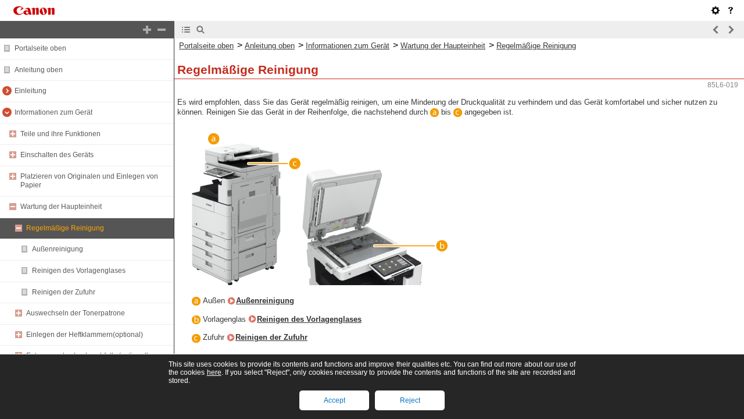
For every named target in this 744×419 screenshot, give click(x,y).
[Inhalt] (186, 29)
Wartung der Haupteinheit (61, 207)
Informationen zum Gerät (53, 112)
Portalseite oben (40, 48)
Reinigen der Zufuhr (63, 292)
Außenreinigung (57, 249)
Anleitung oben (39, 70)
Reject (410, 400)
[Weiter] (730, 29)
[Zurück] (716, 29)
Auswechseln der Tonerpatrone (75, 313)
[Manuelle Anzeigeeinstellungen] (715, 10)
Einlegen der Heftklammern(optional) (84, 335)
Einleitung (30, 91)
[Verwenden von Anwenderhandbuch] (730, 10)
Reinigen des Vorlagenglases (79, 271)
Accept (334, 400)
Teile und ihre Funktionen (60, 134)
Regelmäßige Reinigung (65, 228)
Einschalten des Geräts (57, 155)
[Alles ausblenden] (161, 29)
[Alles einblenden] (147, 29)
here (214, 372)
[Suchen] (200, 29)
